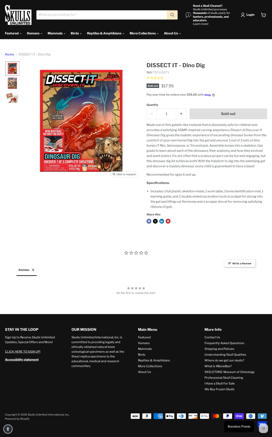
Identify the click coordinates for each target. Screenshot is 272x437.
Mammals (55, 33)
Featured (12, 33)
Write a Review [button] (241, 263)
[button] (248, 15)
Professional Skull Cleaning (223, 378)
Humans (33, 33)
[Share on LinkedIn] (161, 221)
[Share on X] (155, 221)
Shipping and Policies (219, 349)
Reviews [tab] (24, 270)
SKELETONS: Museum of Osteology (229, 372)
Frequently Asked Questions (224, 343)
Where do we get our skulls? (224, 360)
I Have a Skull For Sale (219, 383)
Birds (75, 33)
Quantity (152, 104)
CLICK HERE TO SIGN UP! (22, 351)
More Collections (143, 33)
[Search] (172, 14)
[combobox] (101, 14)
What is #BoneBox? (218, 366)
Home (9, 54)
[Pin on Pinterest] (168, 221)
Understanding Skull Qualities (225, 354)
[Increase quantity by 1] (181, 113)
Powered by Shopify (17, 418)
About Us (171, 33)
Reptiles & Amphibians (104, 33)
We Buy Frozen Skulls (219, 389)
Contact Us (212, 337)
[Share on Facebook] (149, 221)
